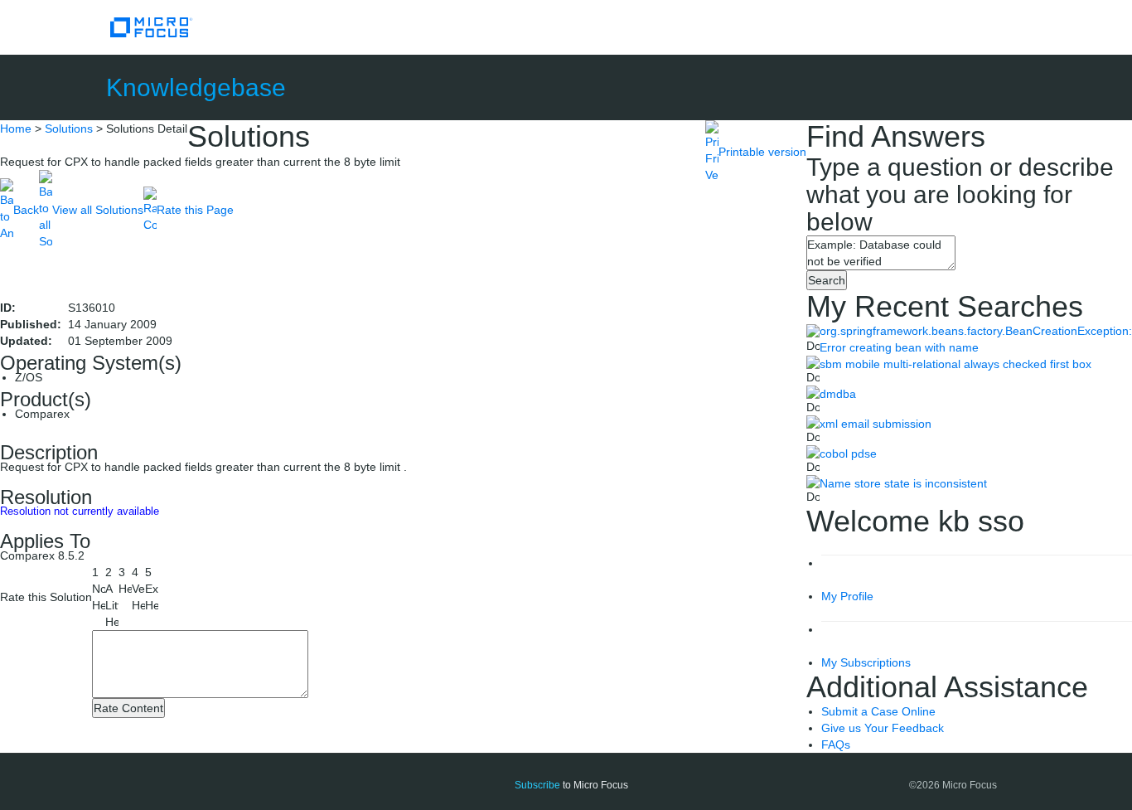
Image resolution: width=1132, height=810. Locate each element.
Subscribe (537, 785)
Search (826, 280)
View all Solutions (97, 209)
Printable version (762, 151)
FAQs (835, 744)
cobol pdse (848, 453)
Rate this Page (195, 209)
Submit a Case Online (878, 711)
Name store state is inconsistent (903, 483)
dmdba (838, 393)
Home (15, 128)
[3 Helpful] (125, 580)
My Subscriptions (866, 662)
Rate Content (128, 708)
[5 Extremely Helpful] (151, 589)
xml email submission (875, 423)
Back (26, 209)
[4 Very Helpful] (138, 589)
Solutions (69, 128)
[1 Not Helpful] (98, 589)
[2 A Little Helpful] (112, 597)
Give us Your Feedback (882, 728)
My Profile (847, 596)
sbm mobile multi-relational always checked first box (955, 364)
